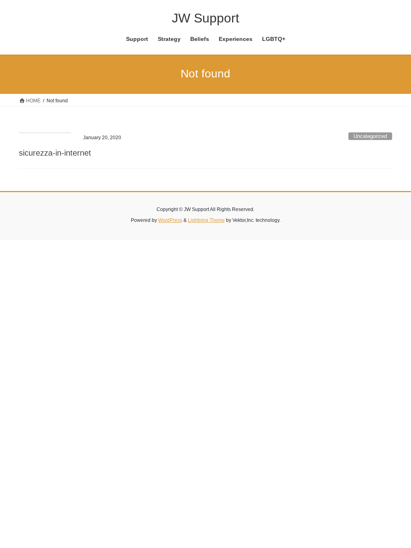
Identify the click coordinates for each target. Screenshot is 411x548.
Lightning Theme (206, 220)
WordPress (170, 220)
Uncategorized (370, 136)
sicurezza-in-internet (55, 152)
